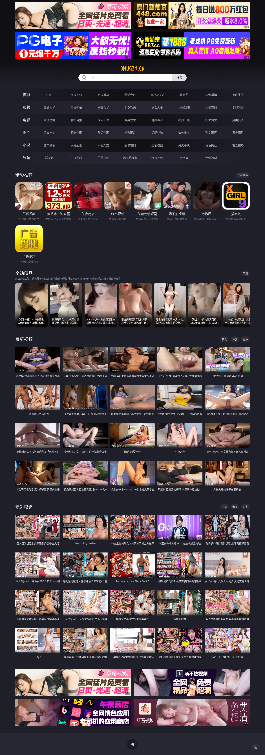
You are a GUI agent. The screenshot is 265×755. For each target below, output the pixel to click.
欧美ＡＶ (103, 107)
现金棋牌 (211, 95)
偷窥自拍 (49, 133)
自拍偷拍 (76, 107)
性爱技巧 (238, 145)
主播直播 (211, 107)
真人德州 (76, 95)
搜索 (179, 78)
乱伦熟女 (211, 120)
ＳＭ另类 (238, 107)
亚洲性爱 (49, 120)
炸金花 (184, 95)
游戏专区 (130, 95)
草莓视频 (103, 158)
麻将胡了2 (157, 95)
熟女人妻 (157, 107)
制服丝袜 (157, 120)
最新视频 (24, 339)
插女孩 (49, 158)
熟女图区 (211, 133)
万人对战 (103, 95)
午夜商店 (76, 158)
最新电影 (24, 506)
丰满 (224, 506)
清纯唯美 (184, 133)
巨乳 (234, 339)
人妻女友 (103, 145)
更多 (245, 339)
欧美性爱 (130, 120)
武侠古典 (130, 145)
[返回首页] (255, 747)
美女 (224, 339)
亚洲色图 (76, 133)
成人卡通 (103, 120)
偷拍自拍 (76, 120)
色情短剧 (211, 158)
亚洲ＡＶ (49, 107)
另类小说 (184, 145)
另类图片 (238, 133)
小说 (26, 145)
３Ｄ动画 (130, 107)
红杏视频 (157, 158)
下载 (245, 273)
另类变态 (238, 120)
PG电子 (49, 95)
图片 (26, 132)
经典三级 (184, 120)
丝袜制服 (184, 107)
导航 (26, 157)
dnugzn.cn (132, 68)
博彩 (26, 94)
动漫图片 (130, 133)
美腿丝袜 (157, 133)
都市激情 (49, 145)
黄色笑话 (211, 145)
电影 (26, 120)
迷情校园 (157, 145)
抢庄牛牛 (238, 95)
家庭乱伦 (76, 145)
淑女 (234, 506)
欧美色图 (103, 133)
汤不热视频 (130, 158)
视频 (26, 107)
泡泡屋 (184, 158)
